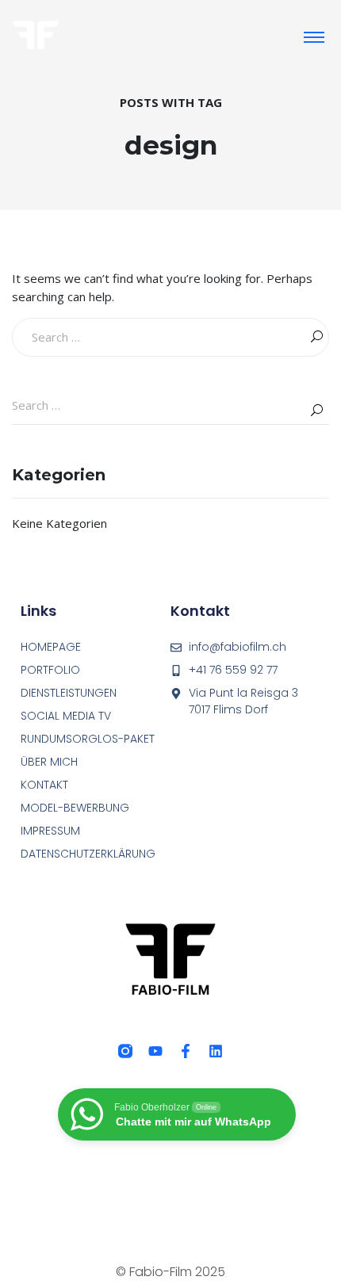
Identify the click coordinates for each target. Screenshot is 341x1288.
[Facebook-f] (185, 1051)
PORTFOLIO (50, 670)
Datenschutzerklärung (88, 854)
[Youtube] (155, 1051)
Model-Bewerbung (75, 808)
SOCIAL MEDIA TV (66, 716)
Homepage (51, 647)
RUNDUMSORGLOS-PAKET (88, 739)
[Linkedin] (216, 1051)
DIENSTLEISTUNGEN (69, 693)
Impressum (50, 831)
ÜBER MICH (49, 762)
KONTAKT (44, 785)
